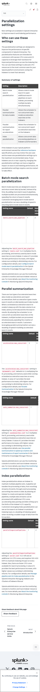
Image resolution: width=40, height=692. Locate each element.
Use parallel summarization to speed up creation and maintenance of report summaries (17, 451)
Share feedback (10, 614)
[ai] (33, 9)
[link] (30, 9)
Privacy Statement (19, 683)
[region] (20, 681)
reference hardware (28, 150)
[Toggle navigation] (35, 647)
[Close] (37, 673)
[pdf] (37, 9)
